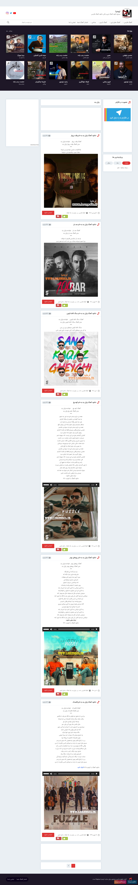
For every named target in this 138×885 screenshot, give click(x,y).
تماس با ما (72, 22)
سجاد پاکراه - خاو (122, 168)
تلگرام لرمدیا (132, 882)
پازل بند (74, 213)
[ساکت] (51, 485)
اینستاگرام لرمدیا (120, 882)
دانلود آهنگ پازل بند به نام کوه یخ (84, 402)
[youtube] (14, 13)
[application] (71, 485)
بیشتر (10, 31)
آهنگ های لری (115, 22)
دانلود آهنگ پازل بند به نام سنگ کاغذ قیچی (81, 313)
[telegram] (11, 13)
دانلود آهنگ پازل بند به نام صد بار (84, 224)
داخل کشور (61, 302)
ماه (117, 163)
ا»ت (78, 302)
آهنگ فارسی (128, 22)
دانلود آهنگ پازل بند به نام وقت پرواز (83, 135)
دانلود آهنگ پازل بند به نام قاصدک (84, 702)
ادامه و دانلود (48, 213)
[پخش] (97, 485)
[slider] (46, 485)
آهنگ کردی (103, 22)
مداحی (94, 22)
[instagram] (7, 13)
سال (109, 163)
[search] (8, 22)
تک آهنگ (68, 213)
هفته (126, 163)
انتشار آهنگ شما (82, 22)
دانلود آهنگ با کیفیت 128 (71, 478)
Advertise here (34, 145)
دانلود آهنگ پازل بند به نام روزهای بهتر (83, 557)
